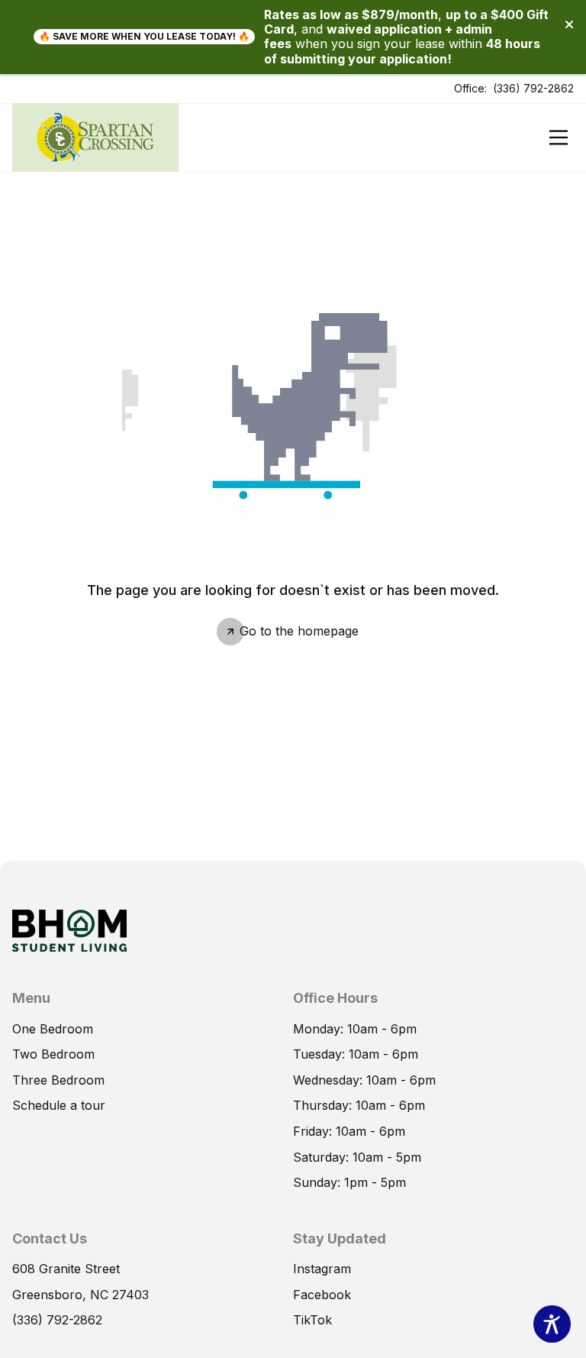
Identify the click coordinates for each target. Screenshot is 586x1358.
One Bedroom (52, 1028)
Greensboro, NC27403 (80, 1294)
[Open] (558, 137)
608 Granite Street (66, 1268)
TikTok (312, 1319)
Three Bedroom (58, 1080)
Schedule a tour (58, 1105)
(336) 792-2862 (533, 88)
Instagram (322, 1268)
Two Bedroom (53, 1054)
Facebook (322, 1294)
